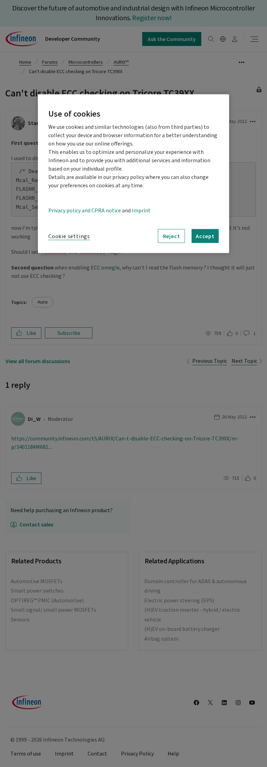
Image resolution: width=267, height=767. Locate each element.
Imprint (141, 210)
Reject (171, 236)
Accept (205, 236)
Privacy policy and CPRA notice (84, 210)
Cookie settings (69, 236)
